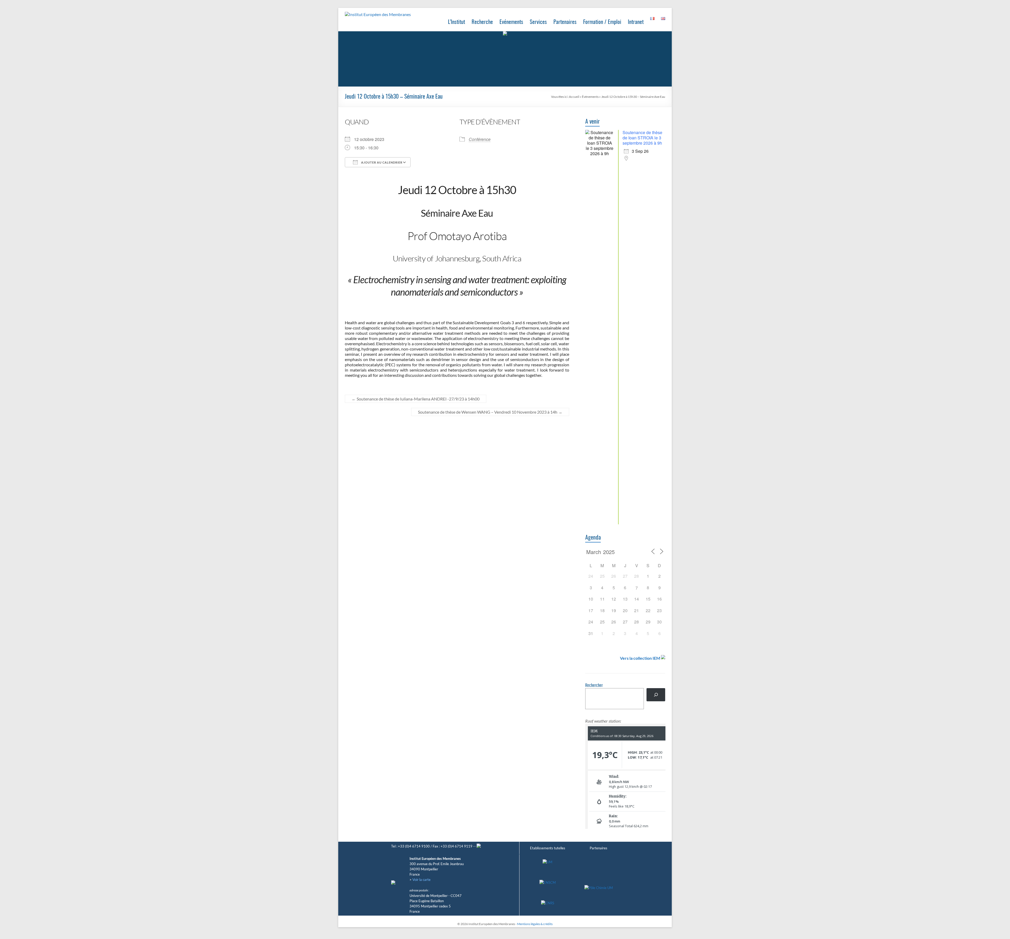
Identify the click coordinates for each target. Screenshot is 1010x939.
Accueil (574, 97)
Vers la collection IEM (640, 658)
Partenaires (565, 22)
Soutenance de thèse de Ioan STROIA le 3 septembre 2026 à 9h (642, 137)
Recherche (482, 22)
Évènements (590, 97)
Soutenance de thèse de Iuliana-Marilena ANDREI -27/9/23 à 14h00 (415, 398)
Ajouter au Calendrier (381, 162)
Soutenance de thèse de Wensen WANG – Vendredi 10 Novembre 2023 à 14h (490, 411)
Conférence (480, 139)
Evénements (511, 22)
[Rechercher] (656, 694)
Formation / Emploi (602, 22)
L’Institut (456, 22)
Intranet (636, 22)
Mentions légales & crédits (535, 924)
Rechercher (594, 685)
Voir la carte (421, 879)
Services (538, 22)
